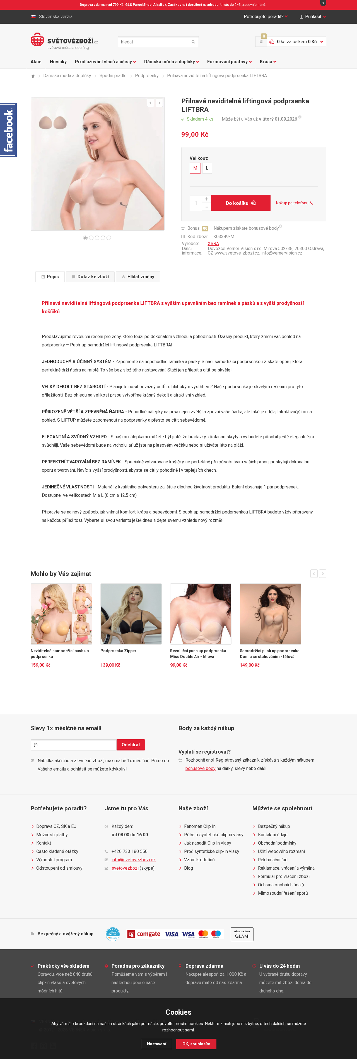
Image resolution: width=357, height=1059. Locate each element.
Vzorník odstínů (199, 859)
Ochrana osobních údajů (281, 884)
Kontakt (43, 843)
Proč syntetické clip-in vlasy (211, 851)
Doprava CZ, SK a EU (56, 826)
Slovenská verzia (56, 16)
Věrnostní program (54, 859)
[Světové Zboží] (33, 76)
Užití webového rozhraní (281, 851)
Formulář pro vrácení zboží (284, 876)
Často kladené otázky (57, 851)
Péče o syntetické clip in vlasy (213, 834)
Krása (266, 61)
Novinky (58, 61)
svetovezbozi (125, 868)
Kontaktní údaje (273, 834)
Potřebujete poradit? (264, 16)
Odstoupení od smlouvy (59, 868)
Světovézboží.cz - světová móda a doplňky (64, 41)
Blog (188, 868)
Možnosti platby (52, 834)
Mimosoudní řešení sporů (283, 893)
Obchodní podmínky (277, 843)
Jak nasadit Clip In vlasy (207, 843)
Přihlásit (313, 16)
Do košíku (237, 203)
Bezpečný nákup (274, 826)
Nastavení (156, 1043)
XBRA (213, 243)
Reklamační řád (273, 859)
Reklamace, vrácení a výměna (286, 868)
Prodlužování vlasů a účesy (103, 61)
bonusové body (200, 768)
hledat (193, 41)
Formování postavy (227, 61)
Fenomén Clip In (200, 826)
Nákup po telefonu (292, 203)
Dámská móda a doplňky (169, 61)
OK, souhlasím (196, 1043)
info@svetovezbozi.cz (134, 859)
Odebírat (131, 744)
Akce (36, 61)
